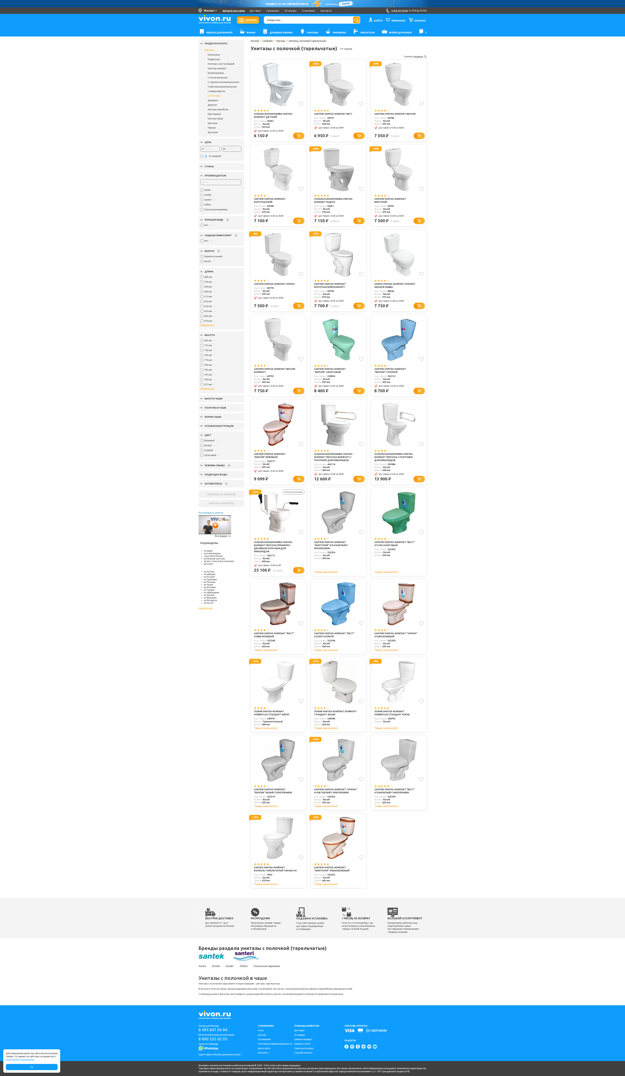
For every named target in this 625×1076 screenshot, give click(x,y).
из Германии (210, 579)
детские (208, 564)
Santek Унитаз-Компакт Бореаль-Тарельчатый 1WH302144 (275, 869)
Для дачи (213, 132)
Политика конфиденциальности (275, 1043)
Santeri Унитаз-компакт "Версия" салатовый (330, 370)
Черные (212, 127)
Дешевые (213, 100)
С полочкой (214, 95)
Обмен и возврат (303, 1039)
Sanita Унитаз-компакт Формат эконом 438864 (394, 285)
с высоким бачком (213, 556)
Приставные (214, 114)
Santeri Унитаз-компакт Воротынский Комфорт (330, 285)
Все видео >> (223, 535)
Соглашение (264, 1039)
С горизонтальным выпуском (223, 82)
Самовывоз (272, 10)
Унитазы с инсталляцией (221, 64)
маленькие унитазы (214, 558)
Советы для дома (303, 1048)
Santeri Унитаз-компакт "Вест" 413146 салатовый (394, 544)
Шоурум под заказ (234, 10)
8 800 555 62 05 (213, 1039)
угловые (208, 550)
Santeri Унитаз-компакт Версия (395, 114)
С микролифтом (216, 91)
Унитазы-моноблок (218, 109)
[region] (220, 200)
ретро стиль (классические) (219, 561)
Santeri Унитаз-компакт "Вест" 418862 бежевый (274, 635)
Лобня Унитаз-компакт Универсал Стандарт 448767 (271, 713)
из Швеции (209, 574)
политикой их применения (20, 1059)
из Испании (210, 587)
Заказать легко (302, 1043)
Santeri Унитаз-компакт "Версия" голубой (390, 370)
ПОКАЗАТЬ (221, 494)
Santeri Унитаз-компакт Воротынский (270, 200)
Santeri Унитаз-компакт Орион (274, 284)
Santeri (230, 966)
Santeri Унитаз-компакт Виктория (390, 200)
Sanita (202, 966)
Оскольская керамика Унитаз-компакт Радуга (333, 200)
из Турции (209, 590)
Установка (290, 10)
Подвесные (214, 59)
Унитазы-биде (215, 118)
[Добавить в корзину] (298, 136)
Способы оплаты (303, 1052)
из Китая (208, 603)
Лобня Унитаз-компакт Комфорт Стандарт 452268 (335, 713)
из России (209, 571)
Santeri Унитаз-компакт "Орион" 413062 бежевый (395, 635)
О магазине (308, 10)
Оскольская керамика (266, 966)
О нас (261, 1030)
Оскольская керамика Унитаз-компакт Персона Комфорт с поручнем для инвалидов (333, 457)
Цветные (212, 123)
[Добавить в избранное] (301, 104)
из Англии (209, 595)
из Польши (209, 582)
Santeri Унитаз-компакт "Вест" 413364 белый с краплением (394, 791)
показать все (207, 325)
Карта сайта (264, 1048)
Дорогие (212, 105)
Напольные (214, 54)
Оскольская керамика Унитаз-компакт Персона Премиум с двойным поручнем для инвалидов (273, 547)
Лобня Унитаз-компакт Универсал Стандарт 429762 (392, 713)
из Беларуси (210, 600)
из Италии (209, 577)
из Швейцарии (211, 592)
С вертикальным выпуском (222, 86)
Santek (216, 966)
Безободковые (216, 73)
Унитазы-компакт (217, 68)
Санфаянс (268, 41)
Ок (31, 1067)
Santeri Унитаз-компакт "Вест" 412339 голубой (334, 635)
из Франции (210, 597)
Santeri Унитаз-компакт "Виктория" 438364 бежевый (331, 869)
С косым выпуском (218, 77)
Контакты (326, 10)
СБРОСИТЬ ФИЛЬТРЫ (221, 503)
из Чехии (208, 584)
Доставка (255, 10)
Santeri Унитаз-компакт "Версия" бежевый (270, 455)
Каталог (255, 41)
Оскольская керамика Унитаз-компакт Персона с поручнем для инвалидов (393, 457)
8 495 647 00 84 (213, 1030)
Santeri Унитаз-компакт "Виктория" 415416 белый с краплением (331, 545)
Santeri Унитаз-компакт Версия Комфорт (274, 370)
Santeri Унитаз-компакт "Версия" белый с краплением (273, 791)
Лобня (244, 966)
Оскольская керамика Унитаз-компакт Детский (273, 115)
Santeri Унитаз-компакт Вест (333, 114)
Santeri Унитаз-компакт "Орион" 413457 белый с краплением (335, 791)
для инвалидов (212, 553)
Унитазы (209, 50)
